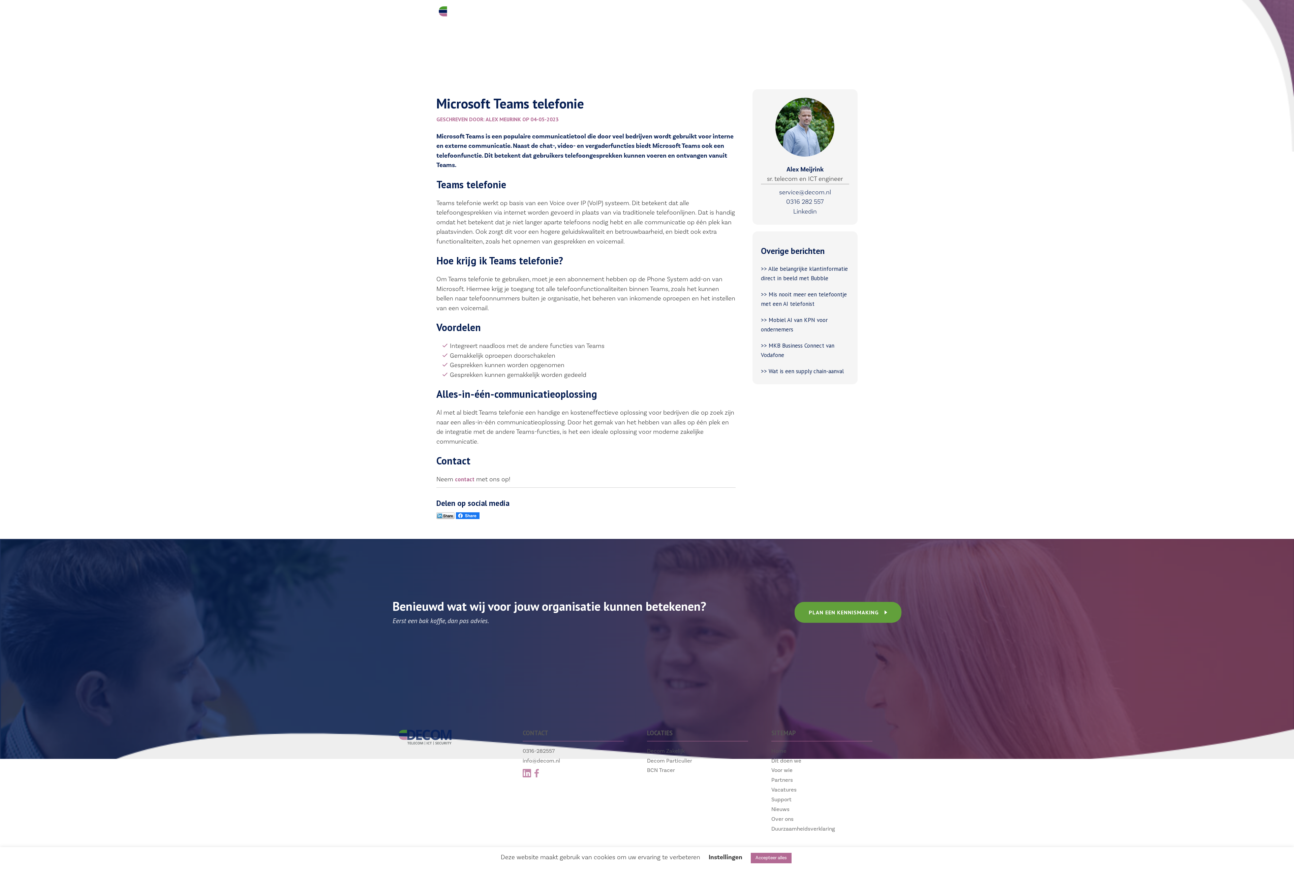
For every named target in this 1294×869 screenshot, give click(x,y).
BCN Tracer (661, 770)
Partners (644, 14)
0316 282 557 (805, 202)
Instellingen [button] (725, 857)
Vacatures (695, 14)
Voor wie (596, 14)
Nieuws (780, 809)
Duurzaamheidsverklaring (803, 828)
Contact (792, 14)
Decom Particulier (669, 760)
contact (464, 479)
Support (745, 14)
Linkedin (805, 211)
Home (779, 750)
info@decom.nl (541, 760)
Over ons (782, 819)
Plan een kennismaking (844, 612)
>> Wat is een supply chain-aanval (803, 371)
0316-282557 (539, 750)
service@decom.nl (805, 192)
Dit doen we (542, 14)
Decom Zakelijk (666, 750)
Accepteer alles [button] (771, 858)
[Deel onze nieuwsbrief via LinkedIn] (445, 517)
